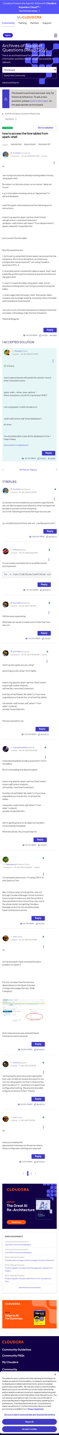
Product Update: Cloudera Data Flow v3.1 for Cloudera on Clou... (28, 1279)
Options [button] (9, 118)
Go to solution (45, 127)
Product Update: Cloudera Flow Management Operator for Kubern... (29, 1269)
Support (47, 22)
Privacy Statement (36, 1409)
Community (8, 22)
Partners (34, 22)
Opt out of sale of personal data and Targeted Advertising (29, 1414)
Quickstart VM (44, 144)
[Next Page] (35, 1173)
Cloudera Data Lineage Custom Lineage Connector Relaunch (29, 1260)
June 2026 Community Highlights (18, 1252)
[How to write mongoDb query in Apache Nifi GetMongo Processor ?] (56, 469)
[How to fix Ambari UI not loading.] (3, 469)
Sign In (8, 35)
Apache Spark (30, 144)
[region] (29, 1402)
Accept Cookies (29, 1429)
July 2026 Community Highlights (18, 1245)
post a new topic (39, 100)
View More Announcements (29, 1287)
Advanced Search (10, 82)
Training (22, 22)
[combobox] (29, 75)
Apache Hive (16, 144)
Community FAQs (13, 1355)
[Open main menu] (56, 35)
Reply (50, 329)
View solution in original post (16, 445)
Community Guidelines (16, 1349)
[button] (54, 161)
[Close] (55, 1374)
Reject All (29, 1422)
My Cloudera (10, 1362)
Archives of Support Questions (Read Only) (22, 114)
